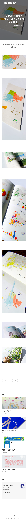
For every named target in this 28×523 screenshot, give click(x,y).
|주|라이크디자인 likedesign (8, 486)
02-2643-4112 (6, 489)
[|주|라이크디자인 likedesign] (9, 3)
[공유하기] (8, 380)
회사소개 (14, 515)
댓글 (3, 479)
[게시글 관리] (10, 380)
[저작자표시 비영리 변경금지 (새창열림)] (20, 380)
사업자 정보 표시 (7, 388)
